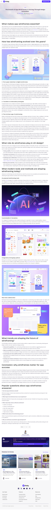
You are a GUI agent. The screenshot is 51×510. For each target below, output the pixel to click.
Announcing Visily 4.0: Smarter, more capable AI (9, 472)
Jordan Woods (7, 478)
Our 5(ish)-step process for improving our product (41, 472)
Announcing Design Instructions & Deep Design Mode (24, 473)
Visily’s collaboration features (9, 160)
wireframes (35, 29)
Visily (6, 180)
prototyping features (31, 261)
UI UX (25, 7)
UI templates (46, 221)
